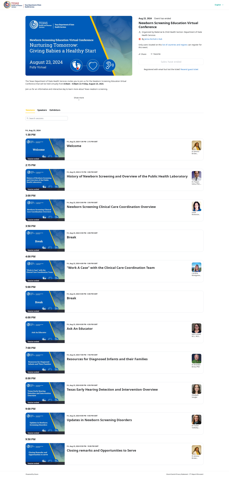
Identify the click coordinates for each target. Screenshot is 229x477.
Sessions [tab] (30, 110)
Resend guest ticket (189, 69)
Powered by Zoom (32, 474)
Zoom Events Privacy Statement (177, 474)
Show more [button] (79, 97)
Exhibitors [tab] (55, 110)
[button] (155, 54)
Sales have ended (171, 61)
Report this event (197, 474)
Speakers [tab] (42, 110)
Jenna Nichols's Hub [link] (153, 39)
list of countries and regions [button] (174, 44)
